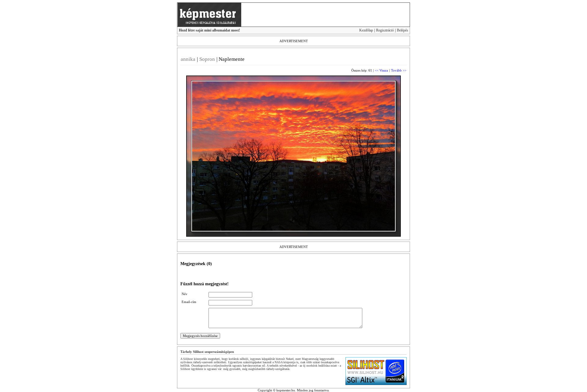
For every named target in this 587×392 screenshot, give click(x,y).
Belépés (402, 30)
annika (188, 59)
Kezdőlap (366, 30)
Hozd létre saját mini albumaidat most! (209, 30)
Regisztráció (385, 30)
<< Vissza (381, 70)
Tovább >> (398, 70)
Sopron (207, 59)
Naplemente (232, 59)
